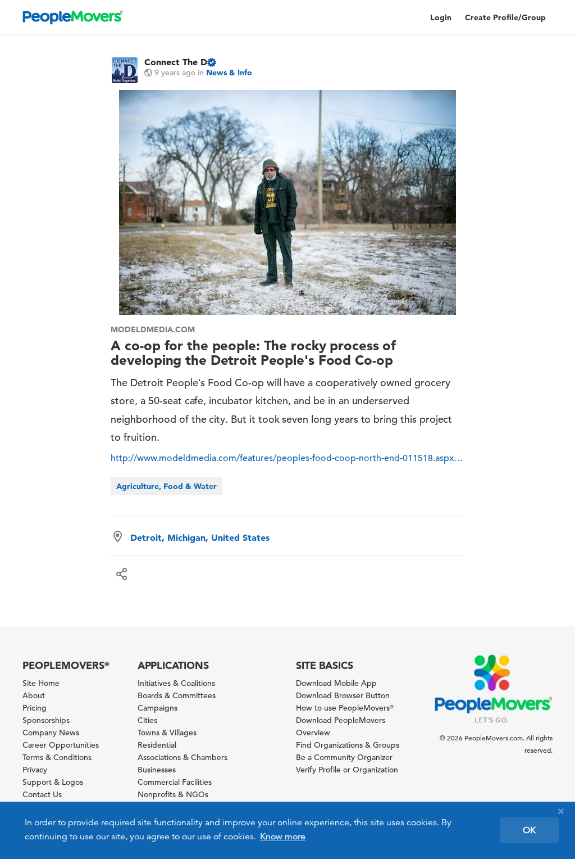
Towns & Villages (167, 732)
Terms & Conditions (57, 757)
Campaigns (157, 708)
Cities (147, 720)
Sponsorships (46, 720)
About (33, 695)
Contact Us (42, 794)
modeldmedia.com (152, 329)
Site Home (41, 683)
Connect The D (175, 61)
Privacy (34, 770)
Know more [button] (282, 836)
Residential (157, 745)
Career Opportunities (60, 745)
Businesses (157, 770)
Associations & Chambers (182, 757)
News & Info (229, 72)
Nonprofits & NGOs (173, 794)
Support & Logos (52, 782)
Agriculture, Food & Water (166, 486)
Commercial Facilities (175, 782)
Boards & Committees (177, 695)
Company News (50, 732)
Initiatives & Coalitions (176, 683)
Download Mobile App (336, 683)
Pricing (34, 708)
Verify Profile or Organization (347, 770)
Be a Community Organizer (344, 757)
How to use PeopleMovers (345, 708)
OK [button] (529, 830)
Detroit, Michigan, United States (200, 537)
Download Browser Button (343, 695)
